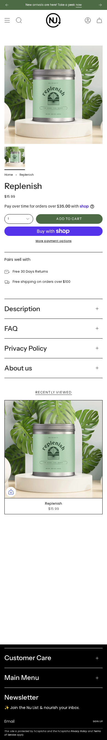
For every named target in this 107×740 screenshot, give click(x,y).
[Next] (100, 4)
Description (22, 309)
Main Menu (21, 678)
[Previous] (6, 4)
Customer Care (27, 658)
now (79, 5)
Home (8, 175)
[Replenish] (53, 449)
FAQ (11, 329)
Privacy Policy (25, 348)
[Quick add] (11, 492)
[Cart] (99, 20)
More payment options (54, 241)
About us (18, 368)
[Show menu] (7, 20)
